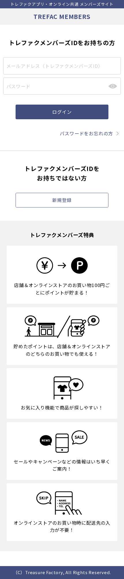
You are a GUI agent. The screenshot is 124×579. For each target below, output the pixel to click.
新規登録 (62, 200)
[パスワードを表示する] (112, 86)
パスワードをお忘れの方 (86, 133)
